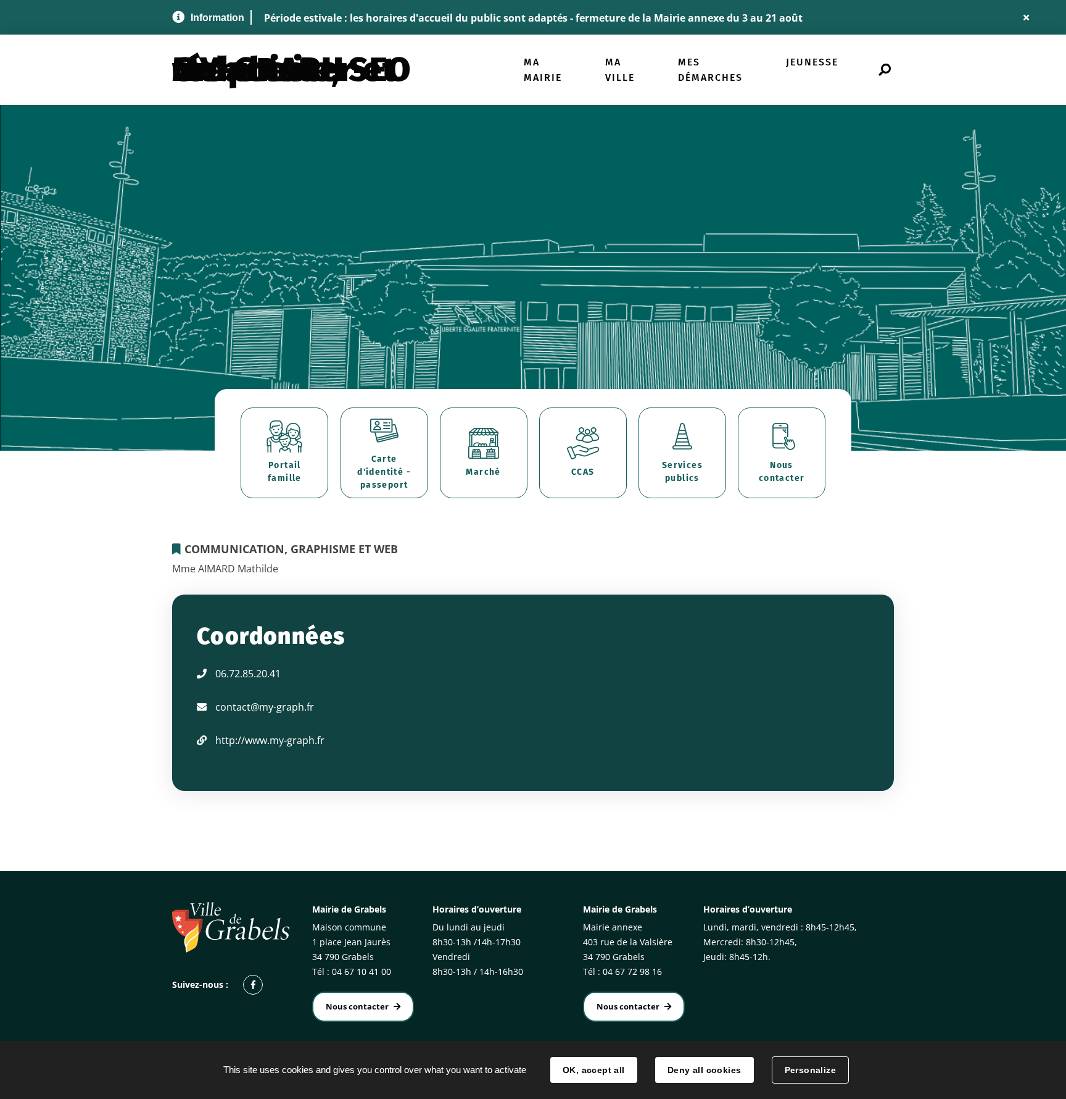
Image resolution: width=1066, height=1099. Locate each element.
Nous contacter (782, 471)
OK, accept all (594, 1070)
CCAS (583, 472)
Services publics (682, 471)
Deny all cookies (704, 1070)
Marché (483, 472)
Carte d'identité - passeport (384, 472)
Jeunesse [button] (812, 62)
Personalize (811, 1070)
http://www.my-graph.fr (269, 740)
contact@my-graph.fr (264, 707)
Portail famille (285, 471)
